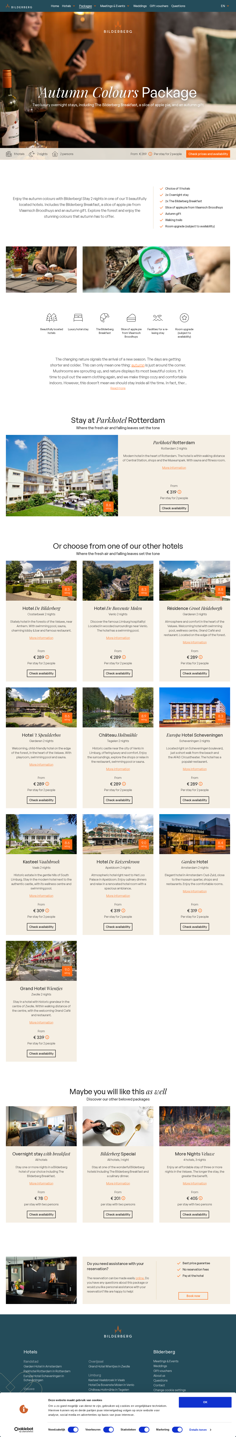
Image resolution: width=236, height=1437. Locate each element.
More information (174, 468)
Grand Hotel (103, 1366)
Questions (178, 6)
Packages (85, 6)
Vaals (36, 867)
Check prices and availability (208, 154)
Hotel (33, 1366)
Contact (159, 1385)
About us (159, 1375)
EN (223, 6)
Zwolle (36, 994)
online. (140, 1278)
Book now (193, 1296)
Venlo (113, 614)
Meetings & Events (112, 6)
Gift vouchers (159, 6)
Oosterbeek (36, 614)
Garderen (189, 614)
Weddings (140, 6)
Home (55, 6)
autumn (138, 365)
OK (205, 1402)
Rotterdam (169, 448)
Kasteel (101, 1380)
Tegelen (113, 741)
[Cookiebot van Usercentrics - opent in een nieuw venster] (24, 1430)
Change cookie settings (169, 1390)
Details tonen (197, 1429)
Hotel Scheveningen (43, 1376)
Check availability (174, 508)
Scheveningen (189, 741)
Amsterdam (189, 867)
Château (101, 1389)
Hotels (66, 6)
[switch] (108, 1430)
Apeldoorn (112, 867)
